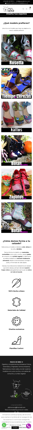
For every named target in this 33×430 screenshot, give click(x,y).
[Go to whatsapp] (4, 425)
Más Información (25, 427)
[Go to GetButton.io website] (4, 428)
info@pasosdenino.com (23, 1)
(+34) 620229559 (16, 405)
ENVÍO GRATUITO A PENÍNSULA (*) (17, 3)
